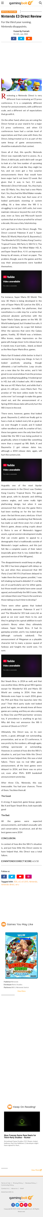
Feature (12, 12)
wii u (17, 884)
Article (5, 12)
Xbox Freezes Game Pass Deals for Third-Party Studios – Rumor (20, 1136)
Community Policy (7, 1185)
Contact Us (5, 1188)
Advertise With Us (7, 1192)
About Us (14, 1188)
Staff (22, 1188)
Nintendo (33, 881)
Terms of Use (5, 1183)
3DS (15, 881)
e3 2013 (25, 881)
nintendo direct (7, 884)
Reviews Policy (30, 1183)
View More (21, 991)
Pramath (26, 31)
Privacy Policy (18, 1183)
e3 (19, 881)
